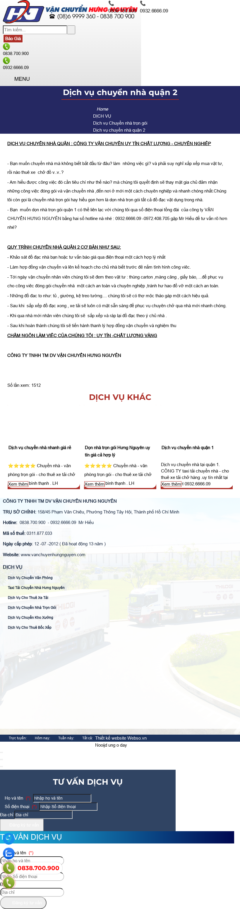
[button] (7, 79)
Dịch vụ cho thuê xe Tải (27, 598)
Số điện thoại (20, 806)
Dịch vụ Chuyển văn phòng (30, 578)
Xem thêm (18, 484)
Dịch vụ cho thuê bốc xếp (29, 628)
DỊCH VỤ (13, 567)
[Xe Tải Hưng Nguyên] (70, 21)
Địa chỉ (6, 814)
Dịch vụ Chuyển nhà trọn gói (31, 608)
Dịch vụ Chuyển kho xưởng (30, 618)
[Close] (1, 752)
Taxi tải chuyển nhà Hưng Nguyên (36, 588)
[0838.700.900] (9, 868)
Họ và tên (17, 797)
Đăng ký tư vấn (23, 824)
